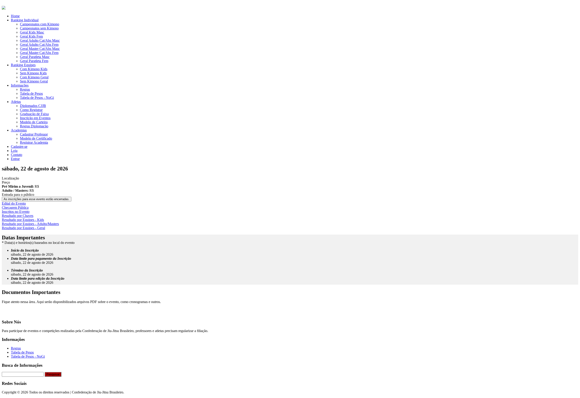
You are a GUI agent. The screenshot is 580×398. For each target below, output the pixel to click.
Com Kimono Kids (33, 69)
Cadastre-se (19, 146)
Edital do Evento (14, 203)
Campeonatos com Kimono (39, 24)
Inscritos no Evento (15, 212)
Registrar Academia (34, 142)
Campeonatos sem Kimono (39, 28)
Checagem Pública (15, 207)
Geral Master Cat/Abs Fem (39, 53)
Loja (14, 151)
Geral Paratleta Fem (34, 61)
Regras (25, 89)
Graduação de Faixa (34, 114)
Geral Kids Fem (31, 36)
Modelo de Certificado (36, 138)
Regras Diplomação (34, 126)
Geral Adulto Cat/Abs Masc (40, 40)
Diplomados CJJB (33, 106)
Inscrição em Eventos (35, 118)
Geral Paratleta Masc (35, 57)
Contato (16, 155)
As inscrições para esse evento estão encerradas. (37, 199)
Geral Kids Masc (32, 32)
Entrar (15, 159)
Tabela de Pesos (31, 93)
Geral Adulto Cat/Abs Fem (39, 44)
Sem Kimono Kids (33, 73)
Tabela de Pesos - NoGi (37, 98)
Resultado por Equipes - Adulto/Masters (30, 224)
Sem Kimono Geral (34, 81)
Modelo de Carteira (34, 122)
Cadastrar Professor (34, 134)
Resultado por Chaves (17, 216)
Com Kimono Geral (34, 77)
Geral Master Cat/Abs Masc (40, 49)
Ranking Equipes (23, 65)
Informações (20, 85)
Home (15, 16)
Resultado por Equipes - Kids (23, 220)
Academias (19, 130)
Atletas (16, 102)
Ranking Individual (25, 20)
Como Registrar (31, 110)
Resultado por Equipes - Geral (23, 228)
